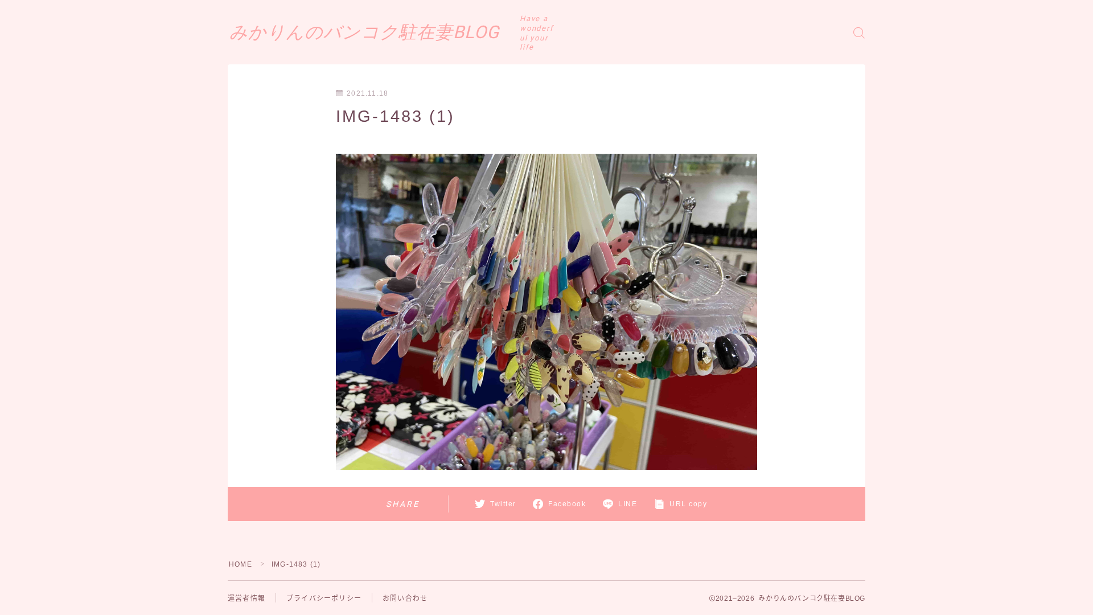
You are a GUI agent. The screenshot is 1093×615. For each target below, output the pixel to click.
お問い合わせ (405, 598)
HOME (240, 564)
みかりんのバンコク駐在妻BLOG (364, 32)
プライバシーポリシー (323, 598)
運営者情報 (246, 598)
